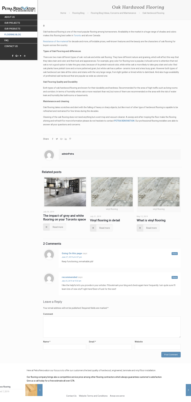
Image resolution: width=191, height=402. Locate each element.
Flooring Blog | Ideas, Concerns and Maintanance (113, 13)
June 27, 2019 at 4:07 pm (72, 257)
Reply (174, 254)
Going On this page (72, 253)
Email (92, 341)
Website (139, 341)
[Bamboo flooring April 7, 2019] (40, 390)
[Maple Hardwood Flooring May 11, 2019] (188, 390)
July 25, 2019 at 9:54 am (71, 281)
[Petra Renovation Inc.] (18, 7)
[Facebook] (12, 55)
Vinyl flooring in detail (105, 220)
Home (63, 13)
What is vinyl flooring (151, 220)
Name (46, 341)
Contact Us (71, 396)
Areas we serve (117, 396)
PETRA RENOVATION (124, 121)
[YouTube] (20, 55)
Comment (48, 314)
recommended (69, 277)
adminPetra (68, 154)
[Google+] (16, 55)
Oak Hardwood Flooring (153, 13)
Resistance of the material (55, 41)
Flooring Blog (78, 13)
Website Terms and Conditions (93, 396)
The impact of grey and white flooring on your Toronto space (64, 217)
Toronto (77, 35)
